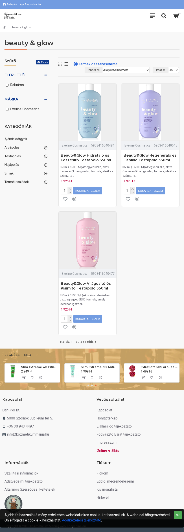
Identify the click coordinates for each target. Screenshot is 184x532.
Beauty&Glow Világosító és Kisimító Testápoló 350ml (86, 285)
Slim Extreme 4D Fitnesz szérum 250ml (39, 367)
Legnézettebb (17, 355)
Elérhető (14, 75)
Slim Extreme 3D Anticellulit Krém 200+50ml (99, 367)
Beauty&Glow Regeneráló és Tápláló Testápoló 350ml (150, 157)
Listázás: (160, 70)
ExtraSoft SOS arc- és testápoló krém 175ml (159, 367)
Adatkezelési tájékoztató (81, 520)
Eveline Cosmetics (75, 145)
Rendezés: (93, 70)
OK (178, 515)
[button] (88, 385)
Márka (11, 99)
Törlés (44, 62)
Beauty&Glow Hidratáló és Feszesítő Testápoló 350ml (86, 157)
